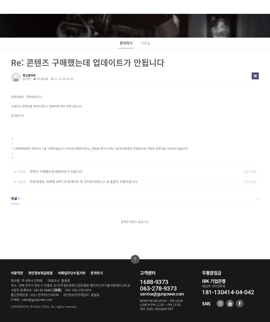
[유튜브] (230, 303)
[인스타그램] (220, 303)
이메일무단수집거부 (72, 272)
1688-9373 (154, 282)
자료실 (145, 43)
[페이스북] (240, 303)
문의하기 (126, 43)
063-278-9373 (158, 288)
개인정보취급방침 (40, 272)
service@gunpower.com (162, 294)
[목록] (255, 75)
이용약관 (17, 272)
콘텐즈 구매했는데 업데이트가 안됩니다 (56, 171)
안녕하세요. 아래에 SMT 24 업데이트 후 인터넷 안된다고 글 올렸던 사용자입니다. (84, 181)
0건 (27, 79)
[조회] (57, 290)
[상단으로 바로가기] (135, 259)
